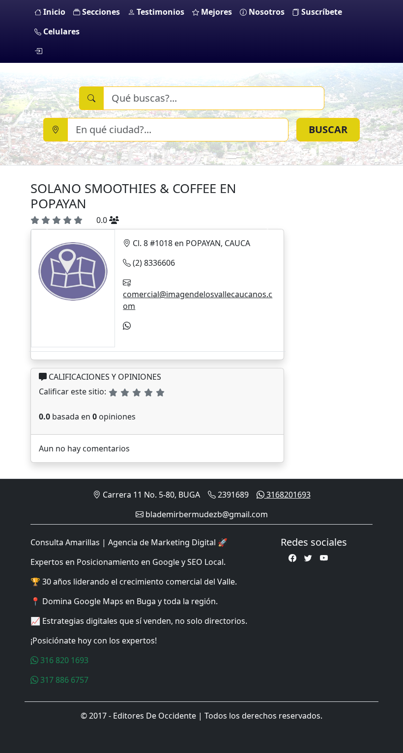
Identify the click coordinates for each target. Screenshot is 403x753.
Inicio (53, 11)
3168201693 (287, 494)
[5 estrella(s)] (160, 392)
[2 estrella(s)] (125, 392)
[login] (38, 51)
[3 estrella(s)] (137, 392)
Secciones (100, 11)
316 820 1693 (63, 660)
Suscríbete (320, 11)
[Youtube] (324, 558)
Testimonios (159, 11)
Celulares (60, 31)
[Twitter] (308, 558)
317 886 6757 (63, 679)
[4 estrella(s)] (148, 392)
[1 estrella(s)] (113, 392)
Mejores (215, 11)
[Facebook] (292, 558)
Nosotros (266, 11)
